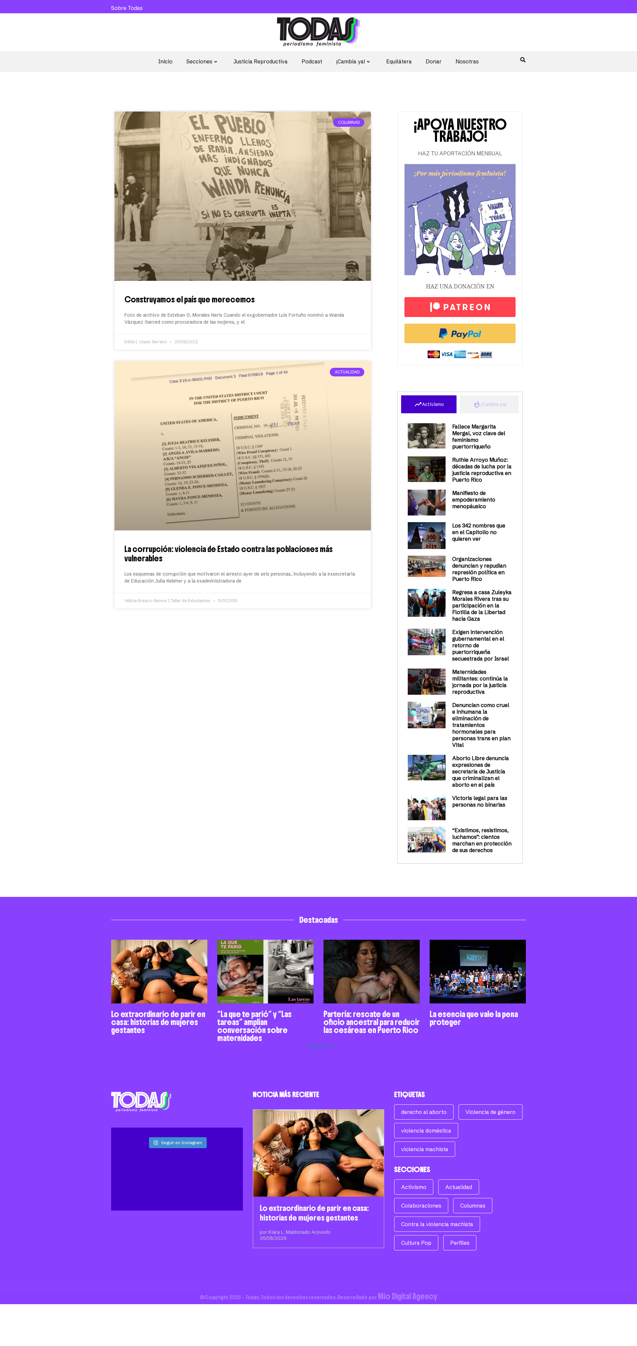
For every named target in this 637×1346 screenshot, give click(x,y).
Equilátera (399, 61)
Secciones (199, 61)
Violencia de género (490, 1112)
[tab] (429, 404)
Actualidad (458, 1187)
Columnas (472, 1205)
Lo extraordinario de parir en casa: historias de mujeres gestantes (158, 1022)
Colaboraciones (421, 1205)
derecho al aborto (424, 1112)
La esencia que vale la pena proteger (474, 1018)
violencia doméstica (426, 1130)
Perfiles (459, 1242)
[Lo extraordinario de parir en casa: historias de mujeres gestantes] (318, 1153)
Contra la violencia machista (437, 1224)
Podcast (312, 61)
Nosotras (467, 61)
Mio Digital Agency (407, 1296)
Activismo (413, 1187)
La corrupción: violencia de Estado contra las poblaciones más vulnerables (228, 553)
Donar (434, 61)
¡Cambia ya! (350, 61)
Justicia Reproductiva (261, 61)
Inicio (165, 61)
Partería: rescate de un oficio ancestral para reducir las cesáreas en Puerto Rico (371, 1022)
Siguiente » (320, 1046)
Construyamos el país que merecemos (189, 299)
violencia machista (424, 1149)
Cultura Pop (416, 1242)
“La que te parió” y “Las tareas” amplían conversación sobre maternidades (254, 1026)
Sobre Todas (127, 8)
